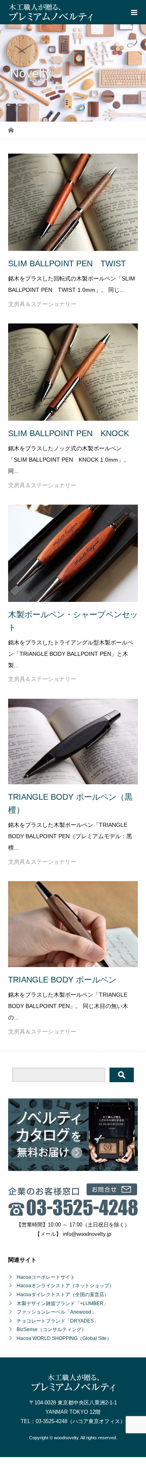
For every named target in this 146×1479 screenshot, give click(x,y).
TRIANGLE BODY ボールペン (62, 979)
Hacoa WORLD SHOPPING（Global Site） (64, 1338)
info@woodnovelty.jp (87, 1234)
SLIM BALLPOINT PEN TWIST (67, 263)
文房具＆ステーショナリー (42, 304)
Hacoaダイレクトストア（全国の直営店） (63, 1294)
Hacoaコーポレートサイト (46, 1277)
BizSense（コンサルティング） (51, 1329)
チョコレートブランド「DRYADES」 (58, 1321)
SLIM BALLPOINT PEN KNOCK (68, 433)
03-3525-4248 (51, 1421)
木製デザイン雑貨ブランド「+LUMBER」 (62, 1303)
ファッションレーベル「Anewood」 (56, 1312)
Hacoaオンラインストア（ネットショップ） (65, 1286)
